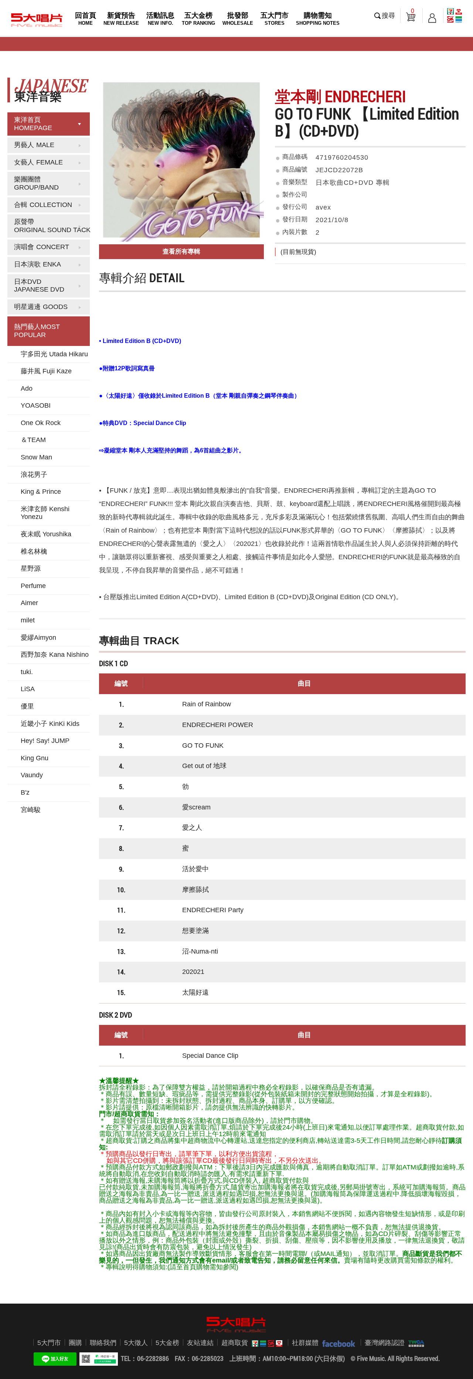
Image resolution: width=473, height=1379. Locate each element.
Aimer (29, 603)
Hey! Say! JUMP (45, 740)
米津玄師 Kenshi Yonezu (45, 513)
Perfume (33, 586)
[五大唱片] (236, 1324)
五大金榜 (198, 18)
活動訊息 (160, 18)
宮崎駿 (31, 810)
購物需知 (318, 18)
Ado (27, 388)
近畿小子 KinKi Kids (50, 723)
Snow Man (36, 457)
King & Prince (41, 491)
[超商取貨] (265, 1342)
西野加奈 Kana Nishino (55, 654)
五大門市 (275, 18)
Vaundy (32, 775)
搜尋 (388, 15)
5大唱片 (37, 20)
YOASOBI (36, 405)
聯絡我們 (103, 1342)
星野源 (31, 568)
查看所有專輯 (181, 251)
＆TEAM (33, 440)
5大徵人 (136, 1342)
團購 (75, 1342)
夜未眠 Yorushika (46, 534)
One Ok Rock (41, 423)
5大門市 (49, 1342)
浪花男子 (34, 474)
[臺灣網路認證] (414, 1342)
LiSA (28, 689)
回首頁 (85, 18)
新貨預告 (121, 18)
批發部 (237, 18)
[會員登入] (432, 15)
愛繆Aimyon (38, 637)
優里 (27, 706)
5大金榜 (167, 1342)
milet (28, 620)
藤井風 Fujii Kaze (46, 371)
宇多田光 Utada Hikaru (54, 354)
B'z (25, 792)
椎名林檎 (34, 551)
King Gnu (34, 758)
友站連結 (200, 1342)
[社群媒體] (337, 1342)
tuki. (27, 672)
